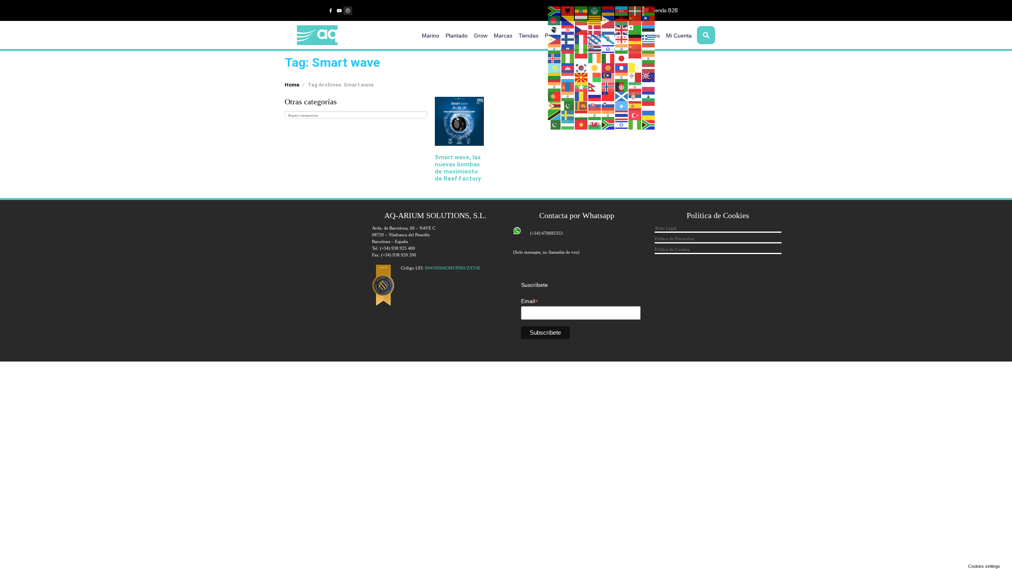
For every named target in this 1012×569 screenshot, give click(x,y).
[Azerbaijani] (622, 10)
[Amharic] (581, 10)
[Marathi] (554, 86)
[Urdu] (554, 124)
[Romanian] (581, 96)
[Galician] (608, 39)
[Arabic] (595, 10)
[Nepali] (595, 86)
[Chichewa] (622, 20)
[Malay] (608, 77)
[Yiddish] (622, 124)
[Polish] (648, 86)
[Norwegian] (608, 86)
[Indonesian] (581, 58)
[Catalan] (595, 20)
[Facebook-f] (330, 10)
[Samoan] (608, 96)
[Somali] (622, 105)
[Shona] (554, 105)
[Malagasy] (595, 77)
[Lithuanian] (554, 77)
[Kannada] (648, 58)
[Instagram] (348, 10)
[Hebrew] (608, 48)
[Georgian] (622, 39)
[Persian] (635, 86)
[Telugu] (608, 115)
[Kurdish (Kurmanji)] (595, 67)
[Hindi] (622, 48)
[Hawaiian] (595, 48)
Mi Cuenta (679, 35)
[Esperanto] (635, 29)
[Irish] (595, 58)
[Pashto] (622, 86)
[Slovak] (595, 105)
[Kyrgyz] (608, 67)
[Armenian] (608, 10)
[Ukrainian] (648, 115)
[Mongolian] (568, 86)
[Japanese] (622, 58)
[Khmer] (568, 67)
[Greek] (648, 39)
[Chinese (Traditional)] (648, 20)
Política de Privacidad (674, 238)
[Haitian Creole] (568, 48)
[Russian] (595, 96)
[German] (635, 39)
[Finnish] (568, 39)
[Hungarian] (648, 48)
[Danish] (595, 29)
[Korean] (581, 67)
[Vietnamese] (581, 124)
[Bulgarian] (581, 20)
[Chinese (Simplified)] (635, 20)
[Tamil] (595, 115)
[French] (581, 39)
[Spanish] (635, 105)
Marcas (503, 35)
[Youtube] (339, 10)
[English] (622, 29)
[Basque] (635, 10)
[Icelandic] (554, 58)
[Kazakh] (554, 67)
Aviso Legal (665, 228)
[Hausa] (581, 48)
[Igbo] (568, 58)
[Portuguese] (554, 96)
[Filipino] (554, 39)
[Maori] (648, 77)
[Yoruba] (635, 124)
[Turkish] (635, 115)
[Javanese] (635, 58)
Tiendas (528, 35)
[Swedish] (568, 115)
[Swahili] (554, 115)
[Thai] (622, 115)
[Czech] (581, 29)
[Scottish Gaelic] (622, 96)
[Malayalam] (622, 77)
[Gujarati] (554, 48)
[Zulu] (648, 124)
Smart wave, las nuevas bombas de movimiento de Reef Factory (458, 168)
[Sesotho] (648, 96)
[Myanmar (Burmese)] (581, 86)
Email (529, 301)
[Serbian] (635, 96)
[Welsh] (595, 124)
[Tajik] (581, 115)
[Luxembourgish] (568, 77)
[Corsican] (554, 29)
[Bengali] (554, 20)
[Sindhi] (568, 105)
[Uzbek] (568, 124)
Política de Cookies (672, 249)
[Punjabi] (568, 96)
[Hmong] (635, 48)
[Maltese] (635, 77)
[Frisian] (595, 39)
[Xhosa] (608, 124)
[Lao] (622, 67)
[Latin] (635, 67)
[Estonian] (648, 29)
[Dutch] (608, 29)
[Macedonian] (581, 77)
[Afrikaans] (554, 10)
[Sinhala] (581, 105)
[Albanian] (568, 10)
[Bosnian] (568, 20)
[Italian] (608, 58)
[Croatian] (568, 29)
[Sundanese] (648, 105)
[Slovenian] (608, 105)
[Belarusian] (648, 10)
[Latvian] (648, 67)
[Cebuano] (608, 20)
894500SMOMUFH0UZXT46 (452, 268)
